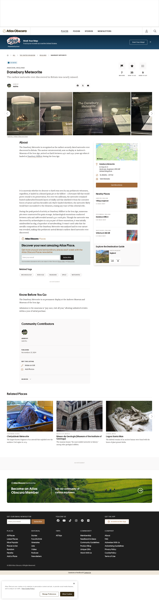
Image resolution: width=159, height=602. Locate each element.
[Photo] (132, 203)
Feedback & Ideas (88, 539)
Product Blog (85, 546)
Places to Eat (12, 546)
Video (34, 549)
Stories (34, 535)
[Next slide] (152, 114)
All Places (11, 535)
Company (109, 531)
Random (10, 549)
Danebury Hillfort (35, 157)
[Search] (155, 31)
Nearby (10, 553)
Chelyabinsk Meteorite (18, 436)
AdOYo (15, 86)
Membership (85, 535)
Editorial (35, 531)
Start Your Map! (138, 42)
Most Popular (12, 542)
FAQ (106, 539)
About (107, 535)
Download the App (118, 521)
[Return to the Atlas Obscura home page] (15, 31)
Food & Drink (36, 539)
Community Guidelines (89, 542)
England (113, 253)
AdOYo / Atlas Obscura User (18, 136)
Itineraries (35, 542)
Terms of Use (71, 261)
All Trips (59, 535)
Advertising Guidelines (114, 546)
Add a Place (12, 556)
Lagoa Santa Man (114, 436)
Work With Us (86, 553)
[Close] (74, 583)
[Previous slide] (7, 114)
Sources (25, 379)
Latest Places (12, 539)
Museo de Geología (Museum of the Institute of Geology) (79, 437)
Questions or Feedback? (79, 572)
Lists (33, 546)
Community (86, 531)
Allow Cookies (67, 594)
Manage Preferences (49, 594)
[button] (121, 66)
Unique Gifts (85, 549)
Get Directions (116, 185)
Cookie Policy (110, 553)
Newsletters (36, 556)
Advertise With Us (112, 542)
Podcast (34, 553)
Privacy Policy (61, 261)
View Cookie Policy (28, 588)
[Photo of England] (102, 256)
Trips (58, 531)
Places (10, 531)
